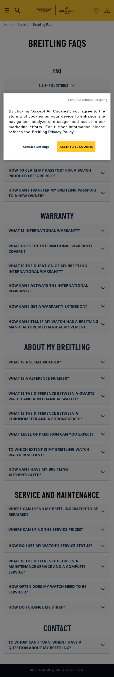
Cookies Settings (36, 147)
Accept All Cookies (76, 147)
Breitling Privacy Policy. (53, 132)
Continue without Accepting (87, 100)
